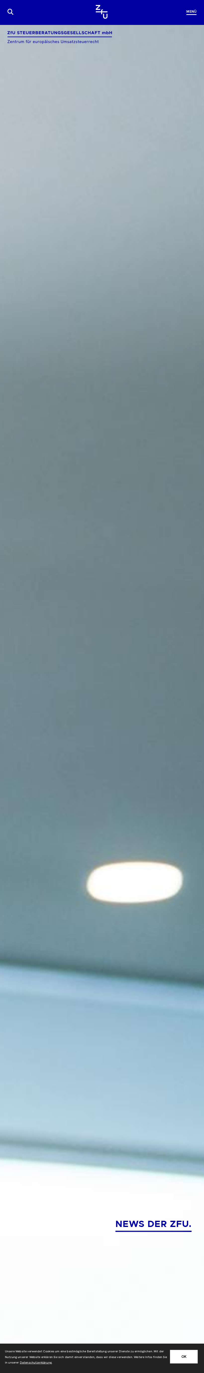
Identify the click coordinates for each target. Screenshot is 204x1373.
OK (183, 1356)
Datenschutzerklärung (36, 1363)
